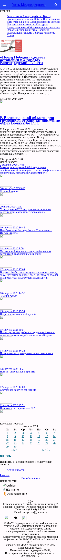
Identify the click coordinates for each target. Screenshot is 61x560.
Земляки (55, 21)
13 (46, 436)
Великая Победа (33, 19)
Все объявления (30, 478)
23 (15, 443)
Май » (46, 450)
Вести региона (51, 19)
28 (54, 443)
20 (46, 439)
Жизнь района (21, 21)
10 (23, 436)
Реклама (28, 32)
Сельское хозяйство (44, 32)
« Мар (15, 450)
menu (5, 5)
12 (38, 436)
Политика (43, 29)
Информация (15, 24)
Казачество (29, 24)
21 (54, 439)
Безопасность (15, 16)
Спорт (10, 35)
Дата (10, 21)
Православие (15, 32)
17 (23, 439)
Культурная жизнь (17, 27)
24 (23, 443)
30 (15, 446)
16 (15, 439)
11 (31, 436)
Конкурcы (42, 24)
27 (46, 443)
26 (38, 443)
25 (31, 443)
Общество (31, 29)
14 (54, 436)
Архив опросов (16, 469)
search (56, 5)
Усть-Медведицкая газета (34, 5)
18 (31, 439)
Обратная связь (16, 29)
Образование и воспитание (44, 27)
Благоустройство (33, 16)
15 (7, 439)
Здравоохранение (40, 21)
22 (7, 443)
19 (38, 439)
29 (7, 446)
